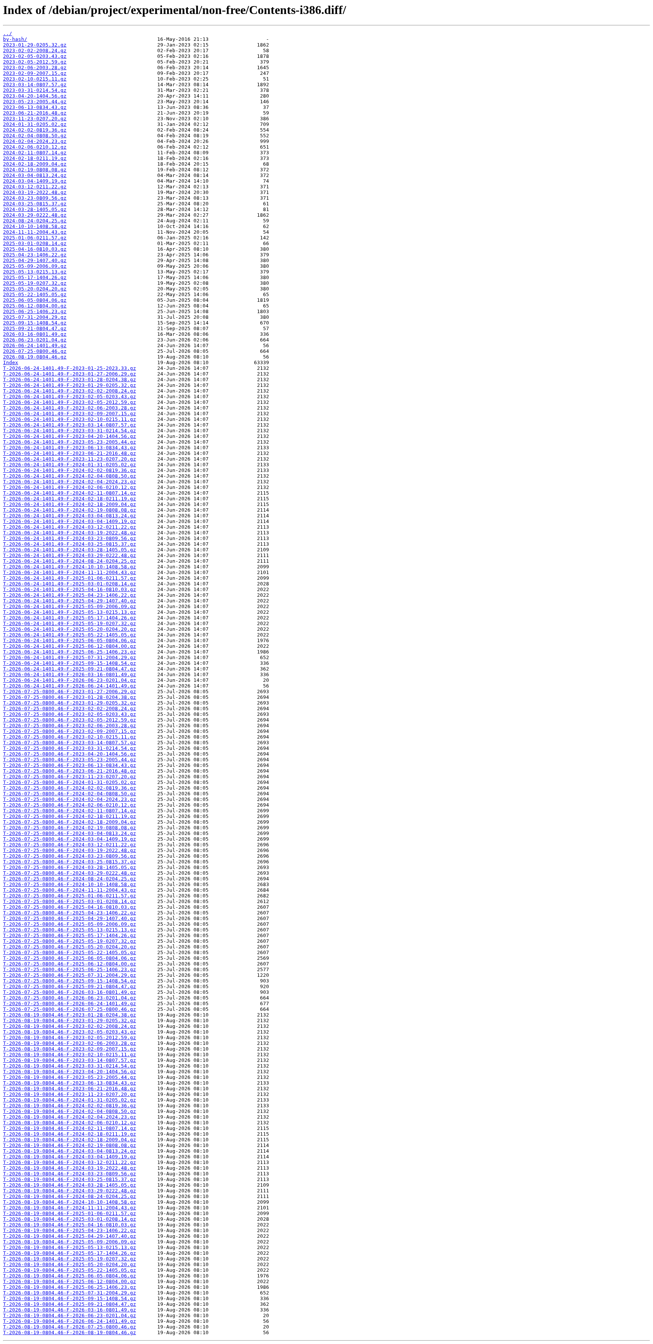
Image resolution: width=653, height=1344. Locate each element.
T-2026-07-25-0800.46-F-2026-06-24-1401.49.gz (69, 1003)
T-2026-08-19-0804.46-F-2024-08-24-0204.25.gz (69, 1196)
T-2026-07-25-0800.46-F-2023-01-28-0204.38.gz (69, 697)
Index (10, 362)
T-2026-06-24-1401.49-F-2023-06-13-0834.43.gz (69, 447)
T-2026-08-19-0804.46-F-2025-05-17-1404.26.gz (69, 1253)
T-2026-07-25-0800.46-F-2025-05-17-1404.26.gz (69, 935)
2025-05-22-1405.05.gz (35, 294)
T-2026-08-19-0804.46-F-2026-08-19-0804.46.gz (69, 1332)
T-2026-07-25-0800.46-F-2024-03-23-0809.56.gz (69, 856)
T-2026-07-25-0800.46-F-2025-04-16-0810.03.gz (69, 907)
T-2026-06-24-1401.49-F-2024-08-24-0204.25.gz (69, 561)
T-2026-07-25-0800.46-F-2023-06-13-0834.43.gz (69, 765)
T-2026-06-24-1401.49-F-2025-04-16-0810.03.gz (69, 589)
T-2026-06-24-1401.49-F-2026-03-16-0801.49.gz (69, 674)
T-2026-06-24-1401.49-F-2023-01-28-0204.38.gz (69, 379)
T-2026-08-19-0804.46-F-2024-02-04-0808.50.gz (69, 1111)
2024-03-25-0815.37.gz (35, 203)
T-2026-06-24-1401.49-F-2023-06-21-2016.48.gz (69, 453)
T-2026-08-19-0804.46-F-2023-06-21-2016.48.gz (69, 1088)
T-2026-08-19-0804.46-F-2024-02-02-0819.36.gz (69, 1105)
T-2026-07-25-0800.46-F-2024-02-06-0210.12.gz (69, 805)
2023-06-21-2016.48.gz (35, 113)
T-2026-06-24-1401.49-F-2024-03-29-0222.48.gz (69, 555)
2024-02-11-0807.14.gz (35, 152)
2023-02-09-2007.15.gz (35, 73)
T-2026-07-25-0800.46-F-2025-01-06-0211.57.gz (69, 896)
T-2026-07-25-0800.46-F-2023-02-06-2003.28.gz (69, 725)
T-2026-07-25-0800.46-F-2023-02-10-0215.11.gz (69, 737)
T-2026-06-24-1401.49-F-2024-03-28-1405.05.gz (69, 549)
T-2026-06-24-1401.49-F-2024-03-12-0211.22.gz (69, 527)
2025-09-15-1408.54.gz (35, 323)
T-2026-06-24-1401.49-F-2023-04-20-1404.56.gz (69, 436)
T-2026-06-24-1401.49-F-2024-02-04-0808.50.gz (69, 476)
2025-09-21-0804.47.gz (35, 328)
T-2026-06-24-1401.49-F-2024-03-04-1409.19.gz (69, 521)
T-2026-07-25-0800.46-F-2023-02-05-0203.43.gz (69, 714)
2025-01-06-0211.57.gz (35, 238)
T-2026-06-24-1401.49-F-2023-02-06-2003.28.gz (69, 408)
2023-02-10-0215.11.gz (35, 79)
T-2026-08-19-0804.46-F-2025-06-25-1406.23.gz (69, 1287)
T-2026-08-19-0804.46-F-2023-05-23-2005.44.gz (69, 1077)
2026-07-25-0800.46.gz (35, 351)
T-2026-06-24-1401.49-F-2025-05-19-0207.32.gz (69, 623)
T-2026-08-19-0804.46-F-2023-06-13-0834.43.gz (69, 1083)
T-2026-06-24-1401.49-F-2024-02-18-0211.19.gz (69, 498)
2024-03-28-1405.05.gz (35, 209)
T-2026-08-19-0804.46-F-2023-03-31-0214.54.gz (69, 1066)
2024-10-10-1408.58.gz (35, 226)
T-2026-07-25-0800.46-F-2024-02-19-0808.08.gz (69, 827)
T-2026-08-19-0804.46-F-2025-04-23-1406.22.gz (69, 1230)
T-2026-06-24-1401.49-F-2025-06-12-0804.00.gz (69, 646)
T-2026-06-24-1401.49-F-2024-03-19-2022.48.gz (69, 532)
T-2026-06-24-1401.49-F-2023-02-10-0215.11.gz (69, 419)
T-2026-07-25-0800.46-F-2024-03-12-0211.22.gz (69, 844)
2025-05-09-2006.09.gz (35, 266)
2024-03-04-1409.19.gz (35, 181)
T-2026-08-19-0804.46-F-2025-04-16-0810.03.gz (69, 1225)
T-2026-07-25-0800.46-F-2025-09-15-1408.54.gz (69, 981)
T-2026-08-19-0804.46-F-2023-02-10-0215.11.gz (69, 1054)
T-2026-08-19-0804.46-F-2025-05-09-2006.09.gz (69, 1242)
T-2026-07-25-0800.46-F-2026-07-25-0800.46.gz (69, 1009)
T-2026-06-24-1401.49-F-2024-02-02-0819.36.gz (69, 470)
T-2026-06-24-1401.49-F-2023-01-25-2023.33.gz (69, 368)
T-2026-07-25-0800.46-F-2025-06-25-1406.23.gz (69, 969)
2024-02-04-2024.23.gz (35, 141)
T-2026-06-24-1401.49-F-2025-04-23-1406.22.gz (69, 595)
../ (7, 33)
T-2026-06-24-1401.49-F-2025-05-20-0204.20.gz (69, 629)
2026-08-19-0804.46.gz (35, 357)
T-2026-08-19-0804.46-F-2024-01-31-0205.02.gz (69, 1100)
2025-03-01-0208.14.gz (35, 243)
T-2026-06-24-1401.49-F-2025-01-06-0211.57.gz (69, 578)
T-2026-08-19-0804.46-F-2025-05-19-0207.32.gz (69, 1259)
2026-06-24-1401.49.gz (35, 345)
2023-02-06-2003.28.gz (35, 67)
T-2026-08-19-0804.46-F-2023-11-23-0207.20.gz (69, 1094)
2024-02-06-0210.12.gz (35, 147)
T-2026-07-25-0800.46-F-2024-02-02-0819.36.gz (69, 788)
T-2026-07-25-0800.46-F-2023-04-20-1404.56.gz (69, 754)
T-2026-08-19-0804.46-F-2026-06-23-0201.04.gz (69, 1315)
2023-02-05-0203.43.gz (35, 56)
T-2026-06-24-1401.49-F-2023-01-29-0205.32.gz (69, 385)
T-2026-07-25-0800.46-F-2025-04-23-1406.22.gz (69, 913)
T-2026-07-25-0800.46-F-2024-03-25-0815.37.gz (69, 861)
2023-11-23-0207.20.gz (35, 118)
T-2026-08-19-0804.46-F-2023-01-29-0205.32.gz (69, 1020)
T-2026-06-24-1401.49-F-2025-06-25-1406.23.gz (69, 652)
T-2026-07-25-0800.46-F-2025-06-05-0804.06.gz (69, 958)
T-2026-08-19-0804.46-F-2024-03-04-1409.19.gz (69, 1156)
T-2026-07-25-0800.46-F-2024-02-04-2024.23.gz (69, 799)
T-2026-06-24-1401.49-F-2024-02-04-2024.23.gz (69, 481)
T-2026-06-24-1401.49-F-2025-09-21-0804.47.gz (69, 669)
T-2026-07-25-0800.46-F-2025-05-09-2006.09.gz (69, 924)
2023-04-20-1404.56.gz (35, 96)
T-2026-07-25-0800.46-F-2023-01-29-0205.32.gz (69, 703)
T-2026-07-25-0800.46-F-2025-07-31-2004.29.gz (69, 975)
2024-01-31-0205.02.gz (35, 124)
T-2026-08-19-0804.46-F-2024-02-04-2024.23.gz (69, 1117)
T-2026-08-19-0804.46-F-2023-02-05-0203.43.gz (69, 1032)
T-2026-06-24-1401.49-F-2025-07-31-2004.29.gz (69, 657)
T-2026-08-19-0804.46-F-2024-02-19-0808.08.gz (69, 1145)
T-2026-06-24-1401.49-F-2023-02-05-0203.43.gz (69, 396)
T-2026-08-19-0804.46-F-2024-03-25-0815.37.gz (69, 1179)
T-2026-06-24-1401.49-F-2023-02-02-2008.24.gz (69, 391)
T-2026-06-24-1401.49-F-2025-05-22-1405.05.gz (69, 635)
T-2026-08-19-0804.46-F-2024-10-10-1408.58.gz (69, 1202)
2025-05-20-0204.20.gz (35, 289)
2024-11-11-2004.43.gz (35, 232)
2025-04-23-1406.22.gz (35, 255)
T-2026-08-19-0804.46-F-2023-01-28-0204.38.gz (69, 1015)
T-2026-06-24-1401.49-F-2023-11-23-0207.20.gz (69, 459)
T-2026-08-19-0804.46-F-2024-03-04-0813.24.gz (69, 1151)
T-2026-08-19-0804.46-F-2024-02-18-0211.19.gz (69, 1134)
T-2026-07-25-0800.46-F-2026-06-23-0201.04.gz (69, 998)
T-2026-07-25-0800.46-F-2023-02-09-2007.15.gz (69, 731)
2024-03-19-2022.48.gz (35, 192)
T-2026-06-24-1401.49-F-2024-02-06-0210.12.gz (69, 487)
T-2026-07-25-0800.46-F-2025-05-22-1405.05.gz (69, 952)
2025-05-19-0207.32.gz (35, 283)
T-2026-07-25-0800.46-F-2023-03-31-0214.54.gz (69, 748)
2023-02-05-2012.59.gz (35, 62)
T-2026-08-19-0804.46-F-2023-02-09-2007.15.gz (69, 1049)
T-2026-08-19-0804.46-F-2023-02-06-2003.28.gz (69, 1043)
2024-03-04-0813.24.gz (35, 175)
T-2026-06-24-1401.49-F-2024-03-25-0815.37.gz (69, 544)
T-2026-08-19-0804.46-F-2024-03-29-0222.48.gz (69, 1190)
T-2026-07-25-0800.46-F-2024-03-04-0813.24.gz (69, 833)
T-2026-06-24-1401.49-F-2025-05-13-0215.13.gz (69, 612)
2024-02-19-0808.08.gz (35, 169)
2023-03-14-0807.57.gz (35, 84)
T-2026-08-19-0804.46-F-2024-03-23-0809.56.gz (69, 1173)
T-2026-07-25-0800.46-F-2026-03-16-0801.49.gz (69, 992)
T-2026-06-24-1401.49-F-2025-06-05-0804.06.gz (69, 640)
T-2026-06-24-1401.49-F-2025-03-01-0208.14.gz (69, 584)
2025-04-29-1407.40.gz (35, 260)
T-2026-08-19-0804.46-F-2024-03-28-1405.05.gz (69, 1185)
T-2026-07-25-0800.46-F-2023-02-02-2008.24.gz (69, 708)
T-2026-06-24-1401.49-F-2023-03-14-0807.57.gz (69, 425)
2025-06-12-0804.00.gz (35, 306)
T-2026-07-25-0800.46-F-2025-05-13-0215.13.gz (69, 930)
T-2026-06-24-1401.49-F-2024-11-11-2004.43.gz (69, 572)
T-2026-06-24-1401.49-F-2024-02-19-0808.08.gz (69, 510)
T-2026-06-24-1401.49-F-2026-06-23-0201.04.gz (69, 680)
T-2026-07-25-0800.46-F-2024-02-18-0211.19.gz (69, 816)
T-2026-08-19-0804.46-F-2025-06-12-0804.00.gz (69, 1281)
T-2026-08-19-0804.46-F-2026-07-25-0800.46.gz (69, 1327)
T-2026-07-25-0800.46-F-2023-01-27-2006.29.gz (69, 691)
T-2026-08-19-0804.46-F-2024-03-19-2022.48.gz (69, 1168)
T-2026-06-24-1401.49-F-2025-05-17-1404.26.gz (69, 618)
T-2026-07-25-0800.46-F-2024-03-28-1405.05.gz (69, 867)
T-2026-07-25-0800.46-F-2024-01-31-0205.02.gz (69, 782)
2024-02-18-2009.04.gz (35, 164)
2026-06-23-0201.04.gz (35, 340)
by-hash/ (15, 39)
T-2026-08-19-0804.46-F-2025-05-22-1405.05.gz (69, 1270)
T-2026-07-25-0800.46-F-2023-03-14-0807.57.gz (69, 742)
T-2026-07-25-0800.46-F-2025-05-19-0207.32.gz (69, 941)
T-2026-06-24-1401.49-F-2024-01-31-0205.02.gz (69, 464)
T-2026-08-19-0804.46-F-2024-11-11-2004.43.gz (69, 1208)
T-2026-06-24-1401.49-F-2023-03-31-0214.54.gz (69, 430)
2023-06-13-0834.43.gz (35, 107)
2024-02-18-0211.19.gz (35, 158)
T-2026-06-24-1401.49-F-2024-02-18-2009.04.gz (69, 504)
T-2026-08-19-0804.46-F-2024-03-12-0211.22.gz (69, 1162)
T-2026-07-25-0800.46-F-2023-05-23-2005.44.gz (69, 759)
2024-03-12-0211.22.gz (35, 186)
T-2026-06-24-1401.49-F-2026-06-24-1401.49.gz (69, 686)
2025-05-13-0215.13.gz (35, 272)
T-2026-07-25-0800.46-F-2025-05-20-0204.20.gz (69, 947)
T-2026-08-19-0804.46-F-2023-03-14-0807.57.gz (69, 1060)
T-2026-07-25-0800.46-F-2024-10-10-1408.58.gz (69, 884)
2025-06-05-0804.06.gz (35, 300)
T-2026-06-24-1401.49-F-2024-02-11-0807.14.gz (69, 493)
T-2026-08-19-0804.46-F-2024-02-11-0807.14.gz (69, 1128)
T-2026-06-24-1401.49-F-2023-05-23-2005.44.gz (69, 442)
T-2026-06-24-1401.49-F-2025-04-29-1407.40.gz (69, 601)
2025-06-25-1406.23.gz (35, 311)
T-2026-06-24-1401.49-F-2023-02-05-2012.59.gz (69, 402)
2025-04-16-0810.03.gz (35, 249)
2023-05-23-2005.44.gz (35, 101)
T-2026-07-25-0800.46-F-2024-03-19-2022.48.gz (69, 850)
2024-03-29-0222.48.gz (35, 215)
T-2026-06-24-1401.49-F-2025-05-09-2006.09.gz (69, 606)
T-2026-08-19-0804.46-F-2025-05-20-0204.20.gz (69, 1264)
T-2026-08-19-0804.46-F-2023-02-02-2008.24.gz (69, 1026)
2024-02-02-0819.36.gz (35, 130)
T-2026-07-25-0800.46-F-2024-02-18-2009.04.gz (69, 822)
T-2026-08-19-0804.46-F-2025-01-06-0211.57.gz (69, 1213)
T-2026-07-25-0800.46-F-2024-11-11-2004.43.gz (69, 890)
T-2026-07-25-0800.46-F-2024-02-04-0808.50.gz (69, 793)
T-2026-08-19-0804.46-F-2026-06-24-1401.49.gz (69, 1321)
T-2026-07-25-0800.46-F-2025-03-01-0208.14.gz (69, 901)
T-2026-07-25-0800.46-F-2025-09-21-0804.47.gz (69, 986)
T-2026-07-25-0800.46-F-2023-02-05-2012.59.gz (69, 720)
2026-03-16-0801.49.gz (35, 334)
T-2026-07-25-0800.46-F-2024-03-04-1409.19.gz (69, 839)
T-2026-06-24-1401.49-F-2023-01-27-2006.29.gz (69, 374)
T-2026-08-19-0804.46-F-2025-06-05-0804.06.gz (69, 1276)
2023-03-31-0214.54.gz (35, 90)
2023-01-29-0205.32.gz (35, 45)
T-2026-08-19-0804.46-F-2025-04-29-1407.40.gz (69, 1236)
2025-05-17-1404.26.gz (35, 277)
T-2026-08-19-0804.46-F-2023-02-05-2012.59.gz (69, 1037)
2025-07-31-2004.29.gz (35, 317)
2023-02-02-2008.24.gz (35, 50)
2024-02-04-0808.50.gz (35, 135)
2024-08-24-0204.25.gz (35, 220)
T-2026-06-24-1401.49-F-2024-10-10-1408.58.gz (69, 567)
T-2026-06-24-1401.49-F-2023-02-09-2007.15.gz (69, 413)
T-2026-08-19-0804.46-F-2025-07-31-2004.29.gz (69, 1293)
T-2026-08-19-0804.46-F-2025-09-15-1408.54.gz (69, 1298)
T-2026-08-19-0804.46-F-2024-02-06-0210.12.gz (69, 1122)
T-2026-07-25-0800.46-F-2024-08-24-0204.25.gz (69, 879)
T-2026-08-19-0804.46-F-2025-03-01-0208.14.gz (69, 1219)
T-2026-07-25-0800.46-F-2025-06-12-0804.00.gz (69, 964)
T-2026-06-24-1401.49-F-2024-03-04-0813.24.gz (69, 515)
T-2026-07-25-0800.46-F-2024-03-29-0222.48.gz (69, 873)
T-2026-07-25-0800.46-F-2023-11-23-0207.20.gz (69, 776)
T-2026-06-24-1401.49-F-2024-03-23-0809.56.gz (69, 538)
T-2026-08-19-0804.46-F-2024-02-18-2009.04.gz (69, 1139)
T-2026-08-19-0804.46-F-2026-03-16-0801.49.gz (69, 1310)
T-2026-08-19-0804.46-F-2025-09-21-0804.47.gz (69, 1304)
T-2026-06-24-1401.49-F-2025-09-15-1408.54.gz (69, 663)
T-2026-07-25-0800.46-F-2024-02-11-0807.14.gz (69, 810)
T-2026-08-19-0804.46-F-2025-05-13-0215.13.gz (69, 1247)
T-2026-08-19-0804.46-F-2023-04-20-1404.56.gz (69, 1071)
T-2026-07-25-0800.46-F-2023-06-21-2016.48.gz (69, 771)
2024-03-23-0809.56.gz (35, 198)
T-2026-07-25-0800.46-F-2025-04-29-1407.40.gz (69, 918)
